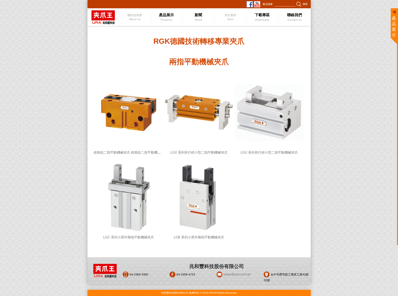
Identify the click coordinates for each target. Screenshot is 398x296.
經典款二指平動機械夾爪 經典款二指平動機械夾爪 (130, 152)
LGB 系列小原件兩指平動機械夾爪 (199, 237)
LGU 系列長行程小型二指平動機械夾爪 (269, 152)
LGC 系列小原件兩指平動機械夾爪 (128, 237)
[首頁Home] (103, 17)
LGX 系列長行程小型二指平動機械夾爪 (199, 152)
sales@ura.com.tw (237, 274)
